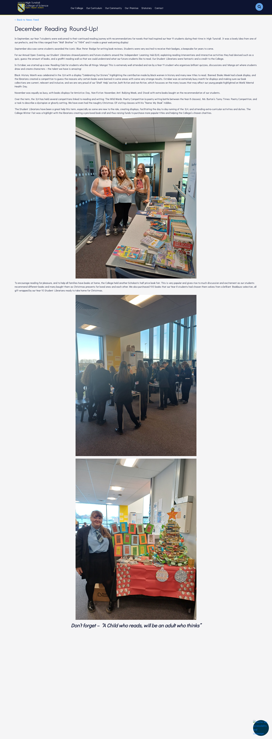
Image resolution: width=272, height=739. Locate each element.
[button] (261, 728)
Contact (159, 8)
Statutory (147, 8)
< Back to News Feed (27, 19)
